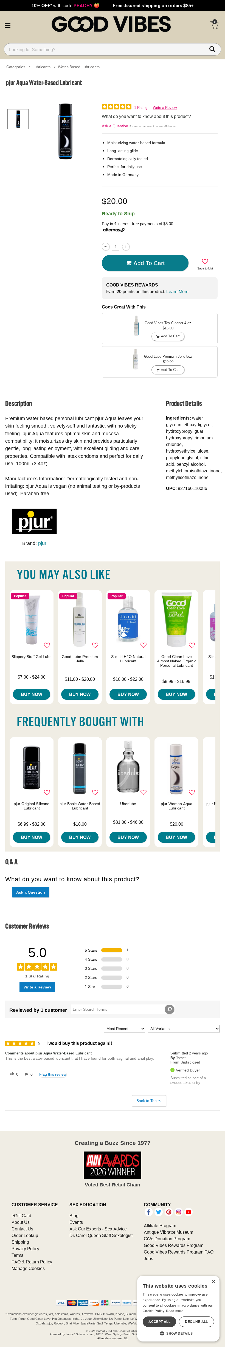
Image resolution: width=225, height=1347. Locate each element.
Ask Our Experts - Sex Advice (98, 1229)
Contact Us (22, 1229)
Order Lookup (25, 1235)
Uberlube (128, 803)
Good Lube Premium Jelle (80, 658)
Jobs (148, 1258)
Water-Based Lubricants (79, 66)
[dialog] (178, 1309)
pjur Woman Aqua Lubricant (176, 806)
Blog (73, 1215)
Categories (15, 66)
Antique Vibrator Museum (168, 1232)
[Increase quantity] (126, 246)
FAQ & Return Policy (32, 1262)
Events (76, 1222)
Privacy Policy (25, 1248)
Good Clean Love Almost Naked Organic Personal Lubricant (176, 661)
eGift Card (21, 1215)
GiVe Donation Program (167, 1238)
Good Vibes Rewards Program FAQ (178, 1252)
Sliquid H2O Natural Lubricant (128, 658)
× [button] (213, 1282)
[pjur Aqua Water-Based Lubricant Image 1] (65, 131)
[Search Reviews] (169, 1009)
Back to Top (146, 1100)
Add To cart (149, 262)
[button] (7, 25)
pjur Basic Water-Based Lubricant (80, 806)
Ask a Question (115, 126)
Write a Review (165, 108)
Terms (17, 1255)
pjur (42, 543)
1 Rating (140, 108)
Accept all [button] (159, 1322)
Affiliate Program (160, 1225)
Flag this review (52, 1074)
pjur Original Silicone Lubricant (31, 806)
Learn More (177, 291)
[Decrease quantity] (105, 246)
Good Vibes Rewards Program (173, 1245)
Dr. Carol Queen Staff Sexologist (101, 1235)
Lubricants (41, 66)
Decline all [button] (196, 1322)
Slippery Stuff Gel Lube (32, 656)
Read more (175, 1311)
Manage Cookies (28, 1268)
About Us (21, 1222)
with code (65, 5)
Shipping (20, 1242)
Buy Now (31, 694)
